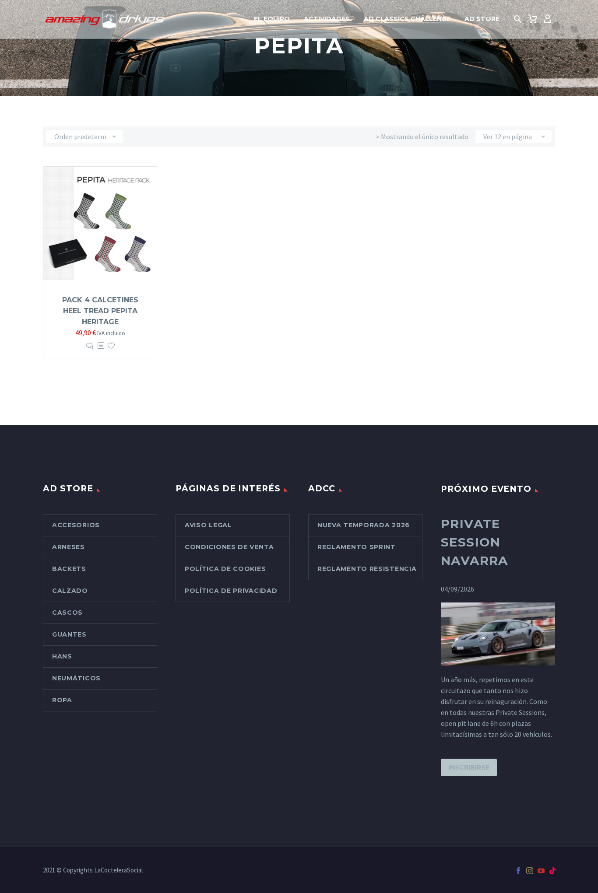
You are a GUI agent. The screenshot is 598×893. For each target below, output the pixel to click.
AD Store (482, 19)
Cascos (67, 612)
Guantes (69, 634)
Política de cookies (225, 569)
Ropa (62, 700)
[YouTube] (541, 870)
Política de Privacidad (231, 591)
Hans (62, 656)
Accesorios (76, 525)
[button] (518, 19)
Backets (69, 569)
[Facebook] (518, 870)
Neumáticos (76, 678)
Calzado (70, 591)
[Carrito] (533, 19)
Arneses (68, 547)
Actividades (327, 19)
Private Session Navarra (474, 542)
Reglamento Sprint (356, 547)
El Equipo (272, 19)
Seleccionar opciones (89, 345)
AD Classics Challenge (407, 19)
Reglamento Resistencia (366, 569)
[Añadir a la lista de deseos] (111, 345)
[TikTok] (552, 870)
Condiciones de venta (229, 547)
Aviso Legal (208, 525)
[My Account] (547, 19)
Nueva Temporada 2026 (363, 525)
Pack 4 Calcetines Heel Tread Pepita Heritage (100, 311)
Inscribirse (468, 767)
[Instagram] (529, 870)
